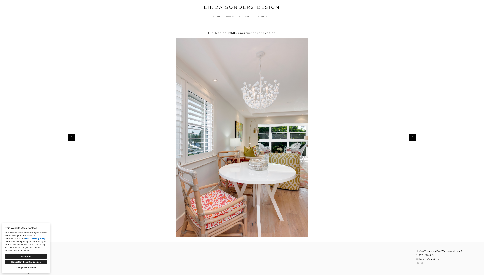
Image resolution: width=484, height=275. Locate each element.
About (249, 17)
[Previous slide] (71, 137)
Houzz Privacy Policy (35, 238)
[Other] (422, 262)
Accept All (26, 256)
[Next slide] (412, 137)
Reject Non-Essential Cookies (26, 262)
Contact (264, 17)
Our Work (233, 17)
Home (217, 17)
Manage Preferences (26, 267)
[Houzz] (418, 262)
